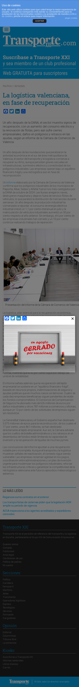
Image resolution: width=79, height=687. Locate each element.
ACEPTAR (39, 21)
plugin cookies (71, 18)
